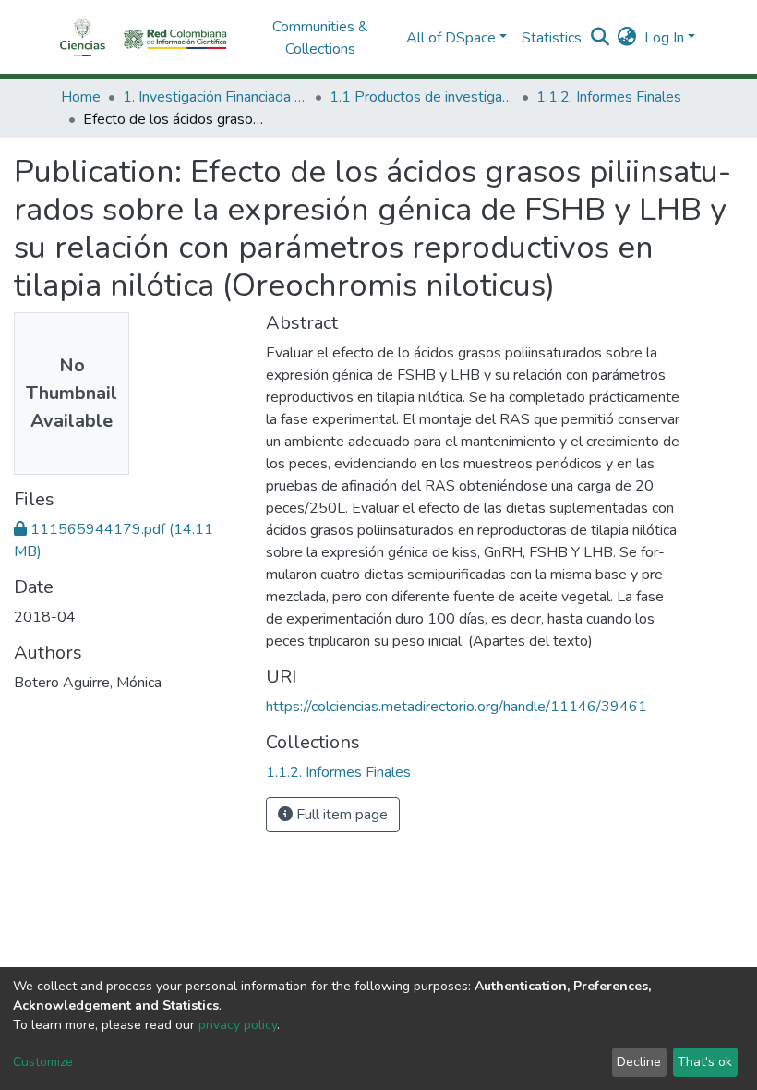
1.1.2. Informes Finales (608, 97)
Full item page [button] (340, 815)
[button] (627, 38)
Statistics (552, 38)
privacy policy (237, 1025)
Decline (639, 1062)
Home (81, 97)
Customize (43, 1062)
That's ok (705, 1062)
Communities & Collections (320, 38)
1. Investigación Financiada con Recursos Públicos (215, 97)
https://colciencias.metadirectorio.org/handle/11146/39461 (456, 706)
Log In (664, 38)
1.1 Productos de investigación (422, 97)
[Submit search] (600, 38)
